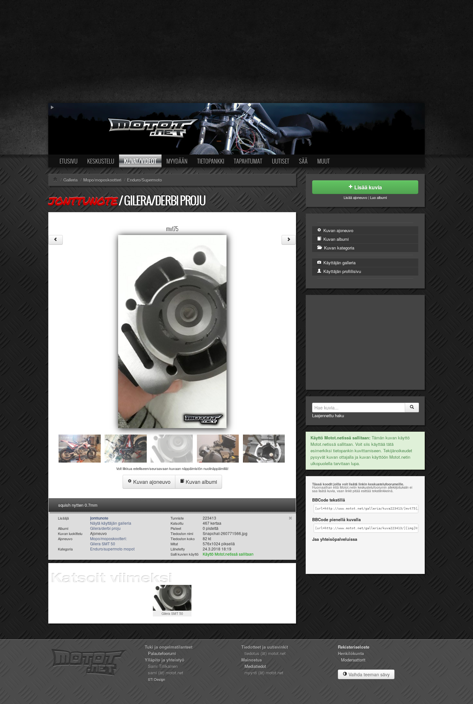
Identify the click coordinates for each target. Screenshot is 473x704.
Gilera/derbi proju (164, 200)
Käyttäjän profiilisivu (341, 271)
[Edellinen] (56, 240)
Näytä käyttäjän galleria (110, 523)
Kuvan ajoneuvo (151, 481)
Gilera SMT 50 (172, 613)
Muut (323, 161)
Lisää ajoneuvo (355, 197)
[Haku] (412, 407)
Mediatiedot (255, 666)
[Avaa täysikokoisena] (172, 331)
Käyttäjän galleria (339, 262)
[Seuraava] (289, 240)
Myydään (177, 161)
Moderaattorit (353, 660)
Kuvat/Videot (140, 161)
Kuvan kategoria (338, 248)
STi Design (156, 679)
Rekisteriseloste (353, 647)
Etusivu (69, 161)
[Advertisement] (236, 51)
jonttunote (82, 201)
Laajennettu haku (328, 415)
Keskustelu (100, 161)
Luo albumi (378, 197)
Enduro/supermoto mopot (112, 548)
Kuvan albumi (200, 481)
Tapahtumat (248, 161)
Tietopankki (210, 161)
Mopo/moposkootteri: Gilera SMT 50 (108, 541)
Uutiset (280, 161)
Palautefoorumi (162, 653)
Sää (303, 161)
